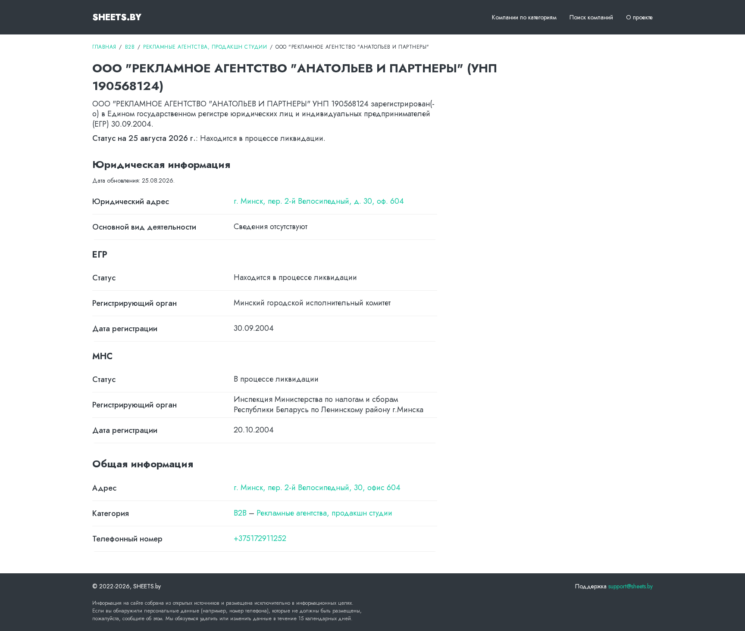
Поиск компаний (591, 17)
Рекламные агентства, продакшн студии (324, 513)
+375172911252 (260, 539)
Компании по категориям (524, 17)
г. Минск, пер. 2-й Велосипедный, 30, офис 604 (317, 488)
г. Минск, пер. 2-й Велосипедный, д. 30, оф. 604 (319, 201)
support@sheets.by (630, 586)
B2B (240, 513)
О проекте (639, 17)
